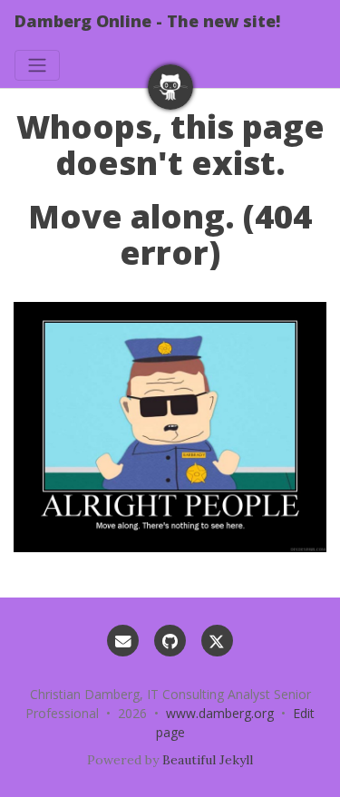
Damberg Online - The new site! (147, 21)
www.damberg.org (220, 713)
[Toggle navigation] (37, 65)
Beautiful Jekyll (207, 760)
